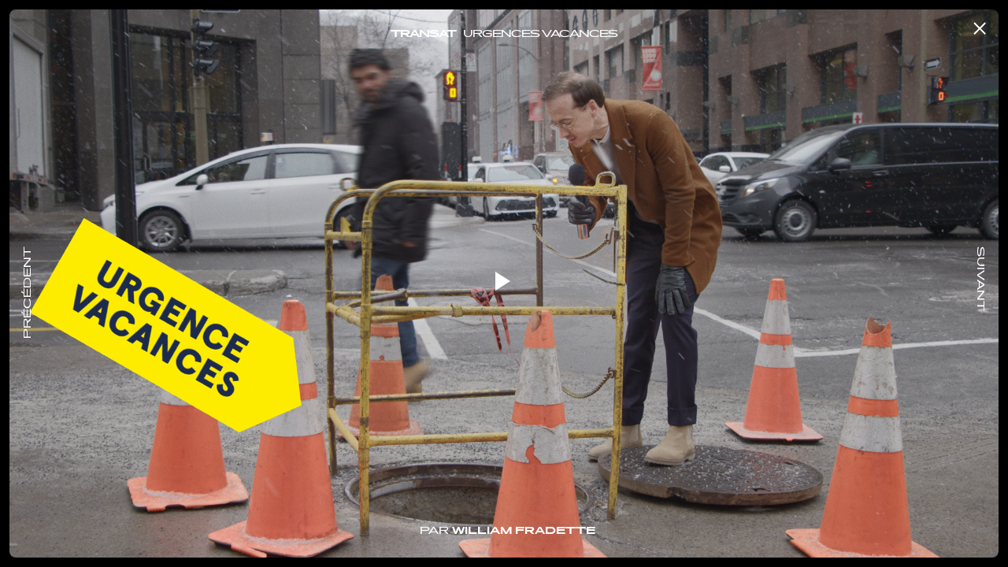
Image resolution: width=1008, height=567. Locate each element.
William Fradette (523, 531)
